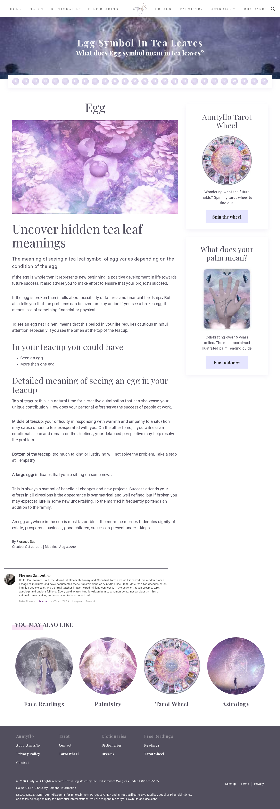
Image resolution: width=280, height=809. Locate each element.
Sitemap (230, 784)
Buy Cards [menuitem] (255, 9)
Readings (151, 745)
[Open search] (273, 9)
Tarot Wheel (69, 754)
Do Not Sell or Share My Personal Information (46, 788)
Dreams (107, 754)
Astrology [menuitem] (223, 9)
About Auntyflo (28, 745)
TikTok (66, 601)
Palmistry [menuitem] (191, 9)
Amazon (43, 601)
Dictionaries (111, 745)
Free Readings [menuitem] (104, 9)
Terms (245, 784)
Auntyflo (32, 781)
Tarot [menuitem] (37, 9)
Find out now (227, 362)
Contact (22, 762)
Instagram (77, 601)
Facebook (90, 601)
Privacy (259, 784)
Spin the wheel (226, 217)
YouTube (55, 601)
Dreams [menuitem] (163, 9)
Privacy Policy (28, 754)
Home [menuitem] (16, 9)
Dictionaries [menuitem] (66, 9)
